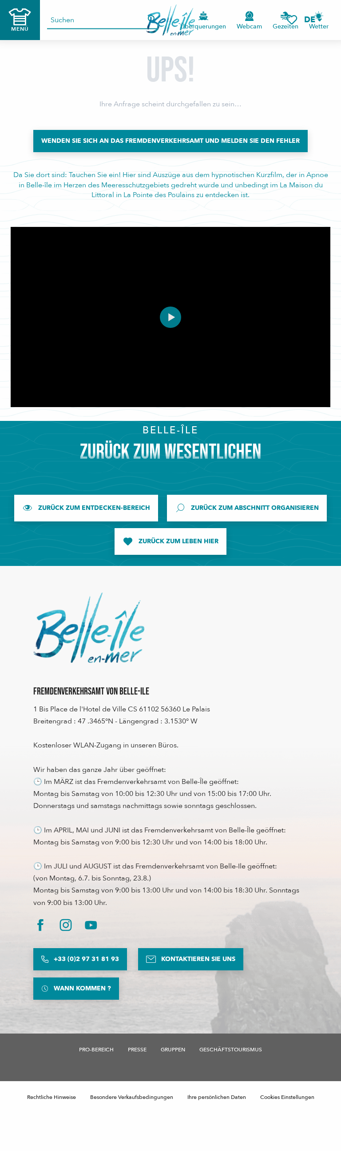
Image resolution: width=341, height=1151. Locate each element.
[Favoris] (291, 19)
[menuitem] (170, 20)
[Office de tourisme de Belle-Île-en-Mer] (88, 628)
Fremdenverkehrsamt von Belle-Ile (91, 692)
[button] (312, 20)
